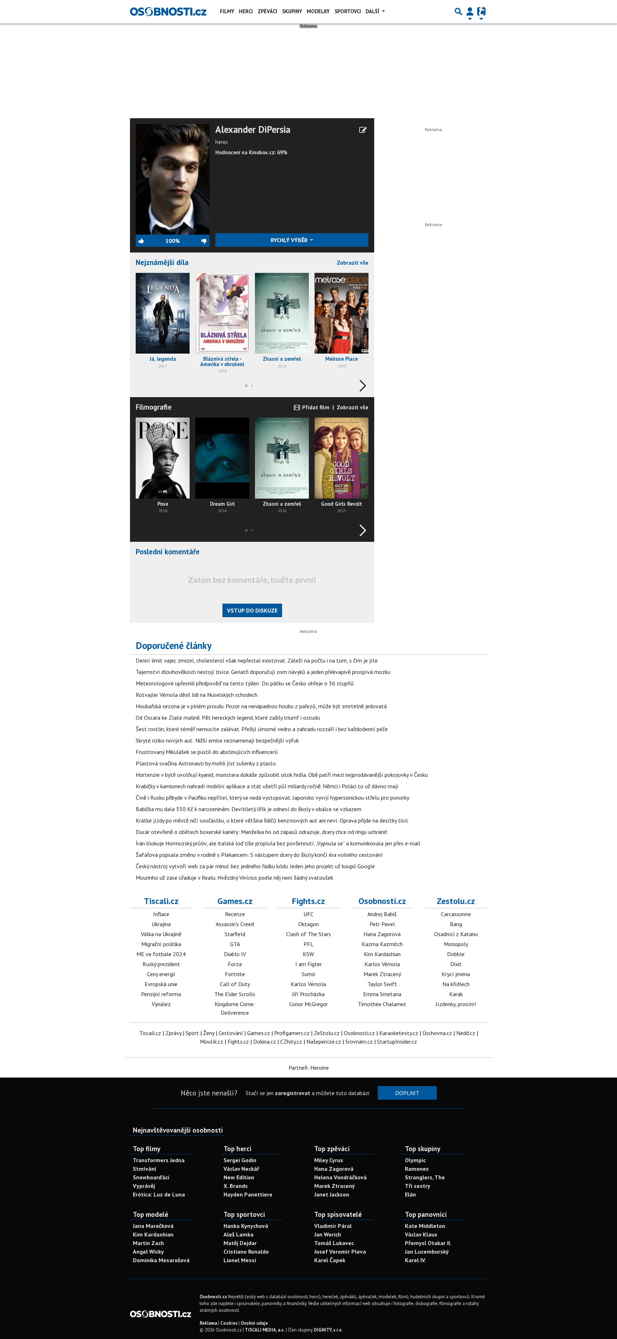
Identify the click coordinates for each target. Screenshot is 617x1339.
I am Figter (308, 964)
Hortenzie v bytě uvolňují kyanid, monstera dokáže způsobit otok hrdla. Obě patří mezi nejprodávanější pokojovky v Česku (282, 774)
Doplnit (407, 1092)
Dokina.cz (264, 1041)
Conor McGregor (308, 1004)
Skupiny (292, 11)
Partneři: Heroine (309, 1067)
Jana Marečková (153, 1225)
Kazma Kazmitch (382, 944)
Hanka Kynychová (246, 1225)
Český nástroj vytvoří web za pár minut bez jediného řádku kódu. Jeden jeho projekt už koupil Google (255, 866)
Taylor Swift (382, 984)
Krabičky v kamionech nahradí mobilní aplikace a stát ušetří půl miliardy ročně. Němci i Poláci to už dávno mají (267, 786)
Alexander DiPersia (252, 129)
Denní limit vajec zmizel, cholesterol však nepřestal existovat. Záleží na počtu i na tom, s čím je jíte (257, 660)
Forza (235, 964)
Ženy (208, 1032)
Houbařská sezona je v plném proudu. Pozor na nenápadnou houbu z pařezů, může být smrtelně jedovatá (261, 706)
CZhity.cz (291, 1041)
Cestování (231, 1032)
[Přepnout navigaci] (470, 11)
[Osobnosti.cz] (168, 11)
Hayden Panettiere (248, 1194)
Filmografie (154, 407)
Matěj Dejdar (240, 1242)
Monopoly (456, 944)
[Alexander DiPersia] (173, 178)
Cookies (228, 1323)
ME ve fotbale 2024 (161, 954)
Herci (246, 11)
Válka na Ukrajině (161, 934)
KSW (308, 954)
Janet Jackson (331, 1194)
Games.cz (234, 900)
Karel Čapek (329, 1260)
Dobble (456, 954)
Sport (192, 1032)
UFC (308, 914)
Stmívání (144, 1168)
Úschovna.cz (437, 1032)
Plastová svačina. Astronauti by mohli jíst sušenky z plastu (206, 763)
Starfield (235, 934)
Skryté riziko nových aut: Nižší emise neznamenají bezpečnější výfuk (217, 740)
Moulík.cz (211, 1041)
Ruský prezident (161, 964)
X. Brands (236, 1185)
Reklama (208, 1323)
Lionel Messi (240, 1260)
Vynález (161, 1004)
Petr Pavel (382, 924)
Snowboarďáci (151, 1177)
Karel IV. (415, 1260)
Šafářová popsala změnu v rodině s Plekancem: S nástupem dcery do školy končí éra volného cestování (259, 854)
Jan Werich (327, 1234)
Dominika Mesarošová (161, 1260)
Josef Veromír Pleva (340, 1251)
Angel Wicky (148, 1251)
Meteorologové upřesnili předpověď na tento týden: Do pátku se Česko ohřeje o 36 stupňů (245, 683)
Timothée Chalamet (382, 1004)
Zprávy (173, 1032)
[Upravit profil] (362, 130)
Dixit (456, 964)
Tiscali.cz (161, 900)
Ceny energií (161, 974)
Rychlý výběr (290, 240)
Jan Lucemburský (427, 1251)
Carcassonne (456, 914)
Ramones (417, 1168)
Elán (410, 1194)
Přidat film (315, 407)
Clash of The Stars (308, 934)
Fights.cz (308, 900)
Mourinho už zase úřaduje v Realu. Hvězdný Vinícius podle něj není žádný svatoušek (234, 877)
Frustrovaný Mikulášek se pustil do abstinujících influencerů (207, 751)
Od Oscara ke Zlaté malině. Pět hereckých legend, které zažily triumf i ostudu (228, 717)
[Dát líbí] (150, 241)
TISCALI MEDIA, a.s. (265, 1330)
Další (373, 11)
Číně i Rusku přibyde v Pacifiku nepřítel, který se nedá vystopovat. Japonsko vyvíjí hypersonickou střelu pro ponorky (272, 797)
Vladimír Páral (333, 1225)
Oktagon (308, 924)
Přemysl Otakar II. (428, 1242)
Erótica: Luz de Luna (159, 1194)
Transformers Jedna (159, 1160)
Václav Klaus (421, 1234)
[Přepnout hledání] (458, 11)
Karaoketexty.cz (398, 1032)
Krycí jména (456, 974)
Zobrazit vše (352, 262)
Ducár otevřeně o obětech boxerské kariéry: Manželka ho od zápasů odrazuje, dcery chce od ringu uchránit (261, 831)
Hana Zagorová (382, 934)
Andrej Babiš (382, 914)
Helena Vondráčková (340, 1177)
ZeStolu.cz (327, 1032)
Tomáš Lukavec (334, 1242)
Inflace (161, 914)
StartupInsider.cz (397, 1041)
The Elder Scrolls (234, 994)
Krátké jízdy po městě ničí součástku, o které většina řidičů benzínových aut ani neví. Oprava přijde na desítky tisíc (272, 820)
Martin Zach (148, 1242)
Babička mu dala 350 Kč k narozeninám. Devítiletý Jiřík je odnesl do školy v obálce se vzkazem (248, 809)
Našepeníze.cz (323, 1041)
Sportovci (348, 11)
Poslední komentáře (168, 551)
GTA (235, 944)
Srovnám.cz (359, 1041)
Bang (456, 924)
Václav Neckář (241, 1168)
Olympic (415, 1160)
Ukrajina (161, 924)
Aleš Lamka (239, 1234)
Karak (456, 994)
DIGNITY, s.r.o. (328, 1330)
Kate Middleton (425, 1225)
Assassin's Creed (235, 924)
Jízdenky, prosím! (456, 1004)
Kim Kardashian (382, 954)
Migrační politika (161, 944)
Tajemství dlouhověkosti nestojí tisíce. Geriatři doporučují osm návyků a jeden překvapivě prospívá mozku (263, 671)
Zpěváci (267, 11)
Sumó (308, 974)
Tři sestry (417, 1185)
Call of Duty (235, 984)
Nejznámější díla (162, 262)
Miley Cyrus (328, 1160)
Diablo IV (235, 954)
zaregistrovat (292, 1092)
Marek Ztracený (382, 974)
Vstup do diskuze (252, 610)
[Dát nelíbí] (194, 241)
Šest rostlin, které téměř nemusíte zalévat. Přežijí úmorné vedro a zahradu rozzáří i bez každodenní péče (262, 729)
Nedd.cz (465, 1032)
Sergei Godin (240, 1160)
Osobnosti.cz (382, 900)
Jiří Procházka (308, 994)
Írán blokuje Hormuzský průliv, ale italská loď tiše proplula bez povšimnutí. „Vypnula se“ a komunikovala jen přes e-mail (278, 843)
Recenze (235, 914)
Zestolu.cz (456, 900)
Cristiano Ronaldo (246, 1251)
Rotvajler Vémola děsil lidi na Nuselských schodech (196, 694)
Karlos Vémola (308, 984)
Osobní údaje (254, 1323)
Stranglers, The (425, 1177)
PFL (308, 944)
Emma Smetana (382, 994)
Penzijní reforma (161, 994)
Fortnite (235, 974)
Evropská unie (161, 984)
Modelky (318, 11)
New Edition (239, 1177)
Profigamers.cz (292, 1032)
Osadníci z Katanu (456, 934)
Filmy (227, 11)
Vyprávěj (144, 1185)
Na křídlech (456, 984)
